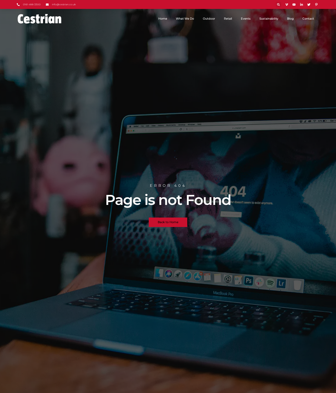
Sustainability (268, 18)
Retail (228, 18)
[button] (278, 4)
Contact (308, 18)
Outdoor (209, 18)
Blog (290, 18)
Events (246, 18)
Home (162, 18)
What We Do (185, 18)
